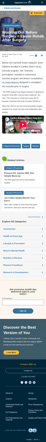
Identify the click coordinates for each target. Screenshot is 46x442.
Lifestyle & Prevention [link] (11, 146)
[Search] (42, 2)
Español (29, 439)
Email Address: (7, 298)
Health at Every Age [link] (12, 236)
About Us (9, 393)
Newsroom (32, 399)
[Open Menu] (3, 2)
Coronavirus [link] (9, 229)
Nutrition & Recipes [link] (12, 258)
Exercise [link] (36, 146)
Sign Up (23, 311)
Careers (9, 399)
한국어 (36, 439)
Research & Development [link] (15, 272)
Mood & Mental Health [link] (14, 251)
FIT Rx (38, 67)
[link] (23, 3)
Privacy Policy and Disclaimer (35, 411)
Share (32, 55)
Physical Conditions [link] (13, 265)
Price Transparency (35, 404)
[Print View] (41, 55)
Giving (30, 393)
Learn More (11, 352)
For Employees (11, 412)
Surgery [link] (26, 146)
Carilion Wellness (12, 82)
